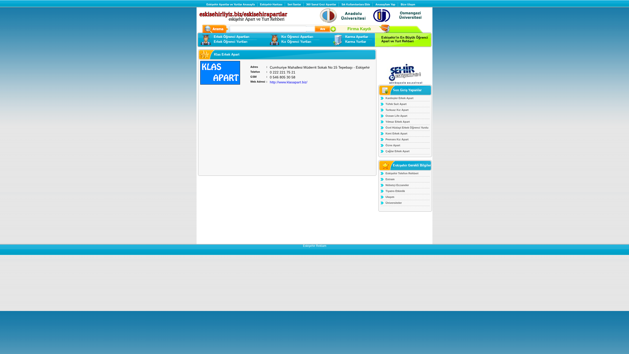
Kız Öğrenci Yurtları (296, 42)
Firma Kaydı (359, 29)
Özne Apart (393, 145)
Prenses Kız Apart (397, 139)
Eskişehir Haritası (271, 4)
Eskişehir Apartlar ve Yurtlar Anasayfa (230, 4)
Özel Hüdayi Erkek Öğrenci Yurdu (407, 127)
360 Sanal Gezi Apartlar (321, 4)
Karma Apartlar (356, 37)
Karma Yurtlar (355, 42)
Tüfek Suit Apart (396, 104)
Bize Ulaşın (408, 4)
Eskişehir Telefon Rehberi (402, 173)
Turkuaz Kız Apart (397, 109)
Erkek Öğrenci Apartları (231, 37)
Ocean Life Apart (396, 115)
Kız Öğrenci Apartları (297, 37)
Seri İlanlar (294, 4)
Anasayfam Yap (385, 4)
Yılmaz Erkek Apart (398, 121)
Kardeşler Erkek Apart (400, 98)
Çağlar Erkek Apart (398, 151)
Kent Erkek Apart (396, 133)
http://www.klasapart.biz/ (288, 82)
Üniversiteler (394, 202)
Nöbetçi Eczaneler (397, 185)
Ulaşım (390, 196)
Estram (390, 179)
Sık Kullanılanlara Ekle (356, 4)
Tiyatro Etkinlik (395, 191)
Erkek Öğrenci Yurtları (230, 42)
